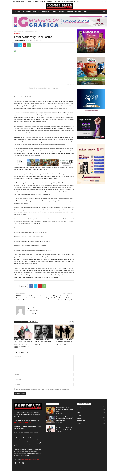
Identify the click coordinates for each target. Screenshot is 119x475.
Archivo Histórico (69, 1)
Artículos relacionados (21, 321)
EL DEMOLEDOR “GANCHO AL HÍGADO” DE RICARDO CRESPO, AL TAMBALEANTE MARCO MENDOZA (43, 342)
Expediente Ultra (20, 40)
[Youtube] (35, 313)
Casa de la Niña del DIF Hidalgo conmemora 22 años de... (64, 409)
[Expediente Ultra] (59, 6)
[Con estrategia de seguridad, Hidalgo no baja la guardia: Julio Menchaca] (50, 419)
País (56, 1)
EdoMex (60, 1)
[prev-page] (70, 322)
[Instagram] (103, 1)
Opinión (79, 415)
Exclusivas (20, 31)
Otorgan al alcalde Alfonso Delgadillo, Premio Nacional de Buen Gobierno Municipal (59, 298)
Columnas (80, 409)
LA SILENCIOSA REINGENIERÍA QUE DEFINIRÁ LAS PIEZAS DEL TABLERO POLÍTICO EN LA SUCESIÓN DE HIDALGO (63, 342)
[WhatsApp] (29, 45)
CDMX (77, 1)
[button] (104, 12)
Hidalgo (42, 1)
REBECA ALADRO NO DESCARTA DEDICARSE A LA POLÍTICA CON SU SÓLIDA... (64, 427)
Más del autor (33, 321)
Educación (80, 418)
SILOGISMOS (36, 1)
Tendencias (50, 1)
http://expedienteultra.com (32, 310)
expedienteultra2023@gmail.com (30, 459)
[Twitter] (105, 1)
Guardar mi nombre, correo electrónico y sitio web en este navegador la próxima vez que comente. (42, 389)
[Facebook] (100, 1)
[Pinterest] (24, 45)
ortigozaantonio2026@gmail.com (23, 422)
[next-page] (73, 322)
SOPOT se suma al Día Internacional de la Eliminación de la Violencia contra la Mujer (28, 298)
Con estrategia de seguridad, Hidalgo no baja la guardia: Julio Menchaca (64, 418)
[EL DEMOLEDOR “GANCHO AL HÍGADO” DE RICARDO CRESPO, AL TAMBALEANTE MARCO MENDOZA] (43, 332)
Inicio (29, 1)
